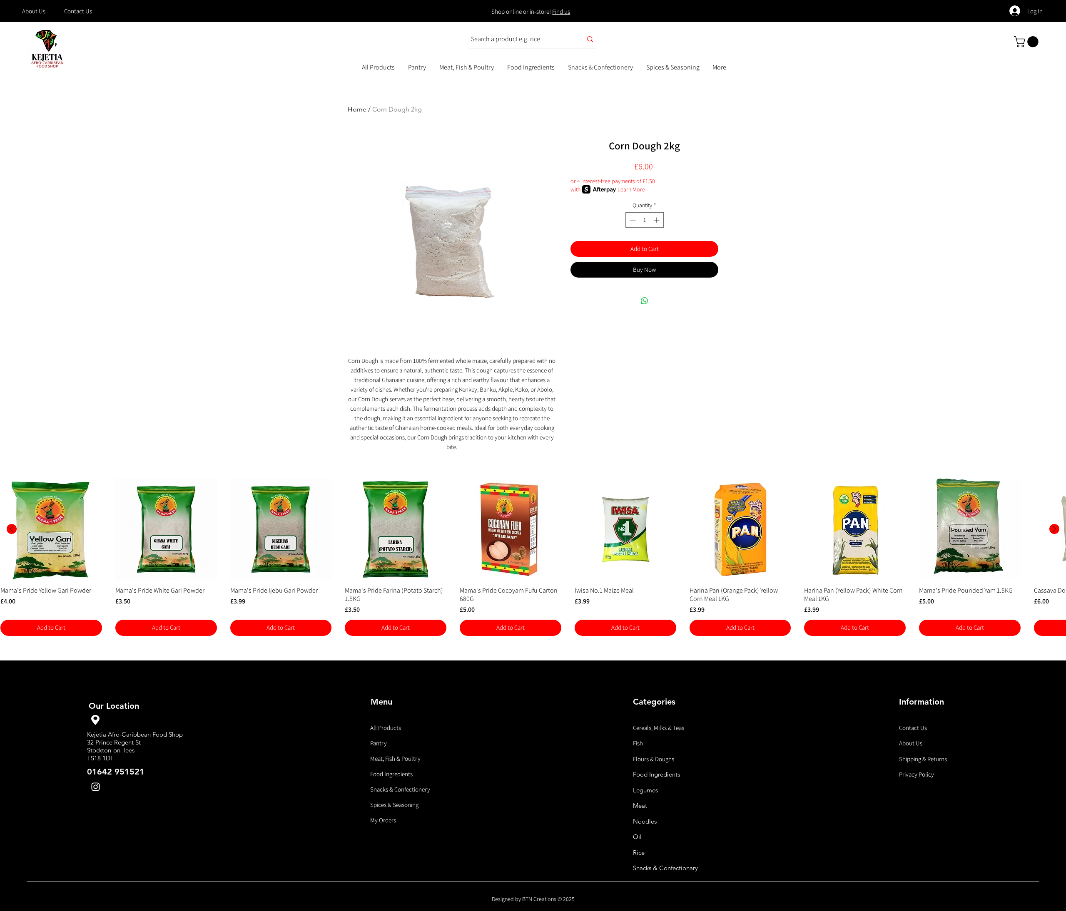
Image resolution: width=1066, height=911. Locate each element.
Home (357, 109)
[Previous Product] (12, 529)
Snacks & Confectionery (400, 789)
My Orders (383, 820)
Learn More (631, 189)
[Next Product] (1054, 529)
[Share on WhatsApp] (645, 301)
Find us (561, 11)
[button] (1027, 41)
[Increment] (657, 220)
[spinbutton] (644, 220)
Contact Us (913, 728)
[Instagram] (95, 786)
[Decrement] (632, 220)
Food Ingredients (391, 774)
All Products (385, 728)
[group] (533, 557)
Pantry (378, 743)
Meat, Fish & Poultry (395, 758)
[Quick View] (51, 529)
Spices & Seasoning (394, 805)
